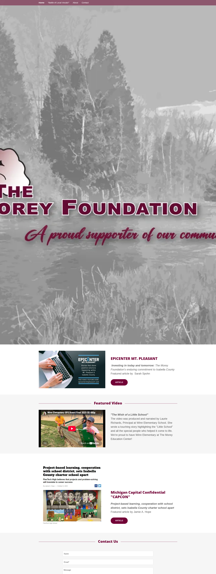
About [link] (75, 3)
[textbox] (108, 553)
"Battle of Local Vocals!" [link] (58, 3)
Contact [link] (85, 3)
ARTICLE (119, 382)
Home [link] (41, 3)
